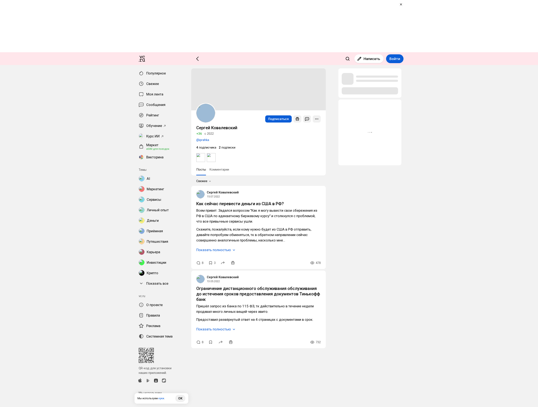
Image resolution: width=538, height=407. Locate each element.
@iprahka (202, 140)
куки (161, 398)
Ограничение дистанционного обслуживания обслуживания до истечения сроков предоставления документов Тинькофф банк (258, 294)
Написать (372, 59)
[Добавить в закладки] (211, 342)
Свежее (201, 181)
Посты (201, 169)
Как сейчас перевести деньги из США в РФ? (240, 203)
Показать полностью (213, 250)
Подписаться (278, 119)
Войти (394, 59)
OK (180, 398)
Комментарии (219, 169)
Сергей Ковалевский (223, 192)
